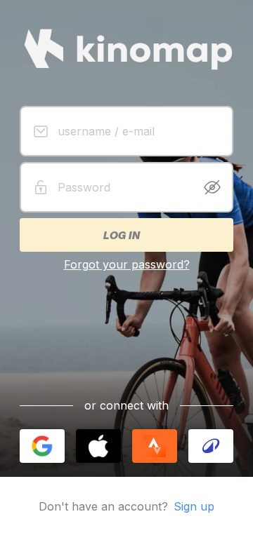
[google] (42, 446)
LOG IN (121, 235)
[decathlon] (210, 446)
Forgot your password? (127, 264)
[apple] (98, 446)
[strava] (154, 446)
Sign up (194, 506)
